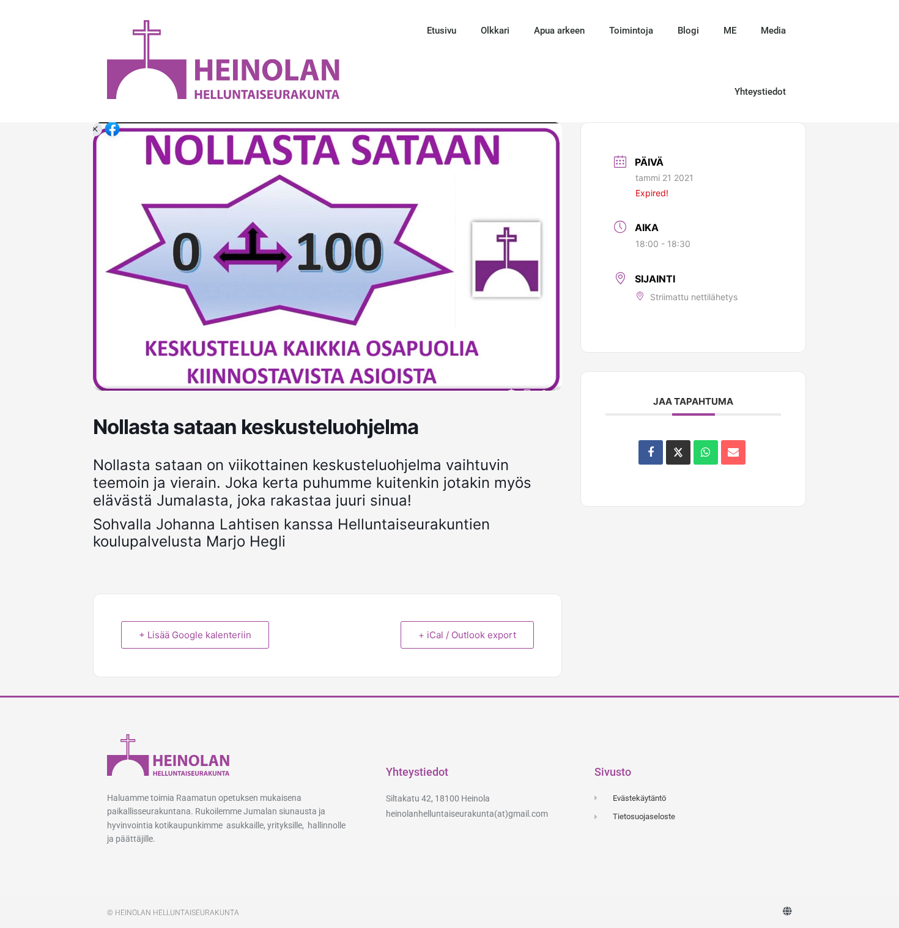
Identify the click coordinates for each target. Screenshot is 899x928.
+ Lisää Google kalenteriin (195, 635)
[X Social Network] (678, 452)
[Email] (733, 452)
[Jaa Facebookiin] (650, 452)
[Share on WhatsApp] (706, 452)
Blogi (688, 30)
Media (773, 30)
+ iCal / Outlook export (467, 635)
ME (729, 30)
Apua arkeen (559, 30)
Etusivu (441, 30)
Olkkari (495, 30)
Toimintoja (631, 30)
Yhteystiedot (760, 91)
